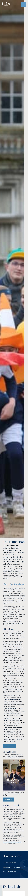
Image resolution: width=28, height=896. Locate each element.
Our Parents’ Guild (9, 872)
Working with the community (13, 867)
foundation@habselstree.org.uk (12, 842)
